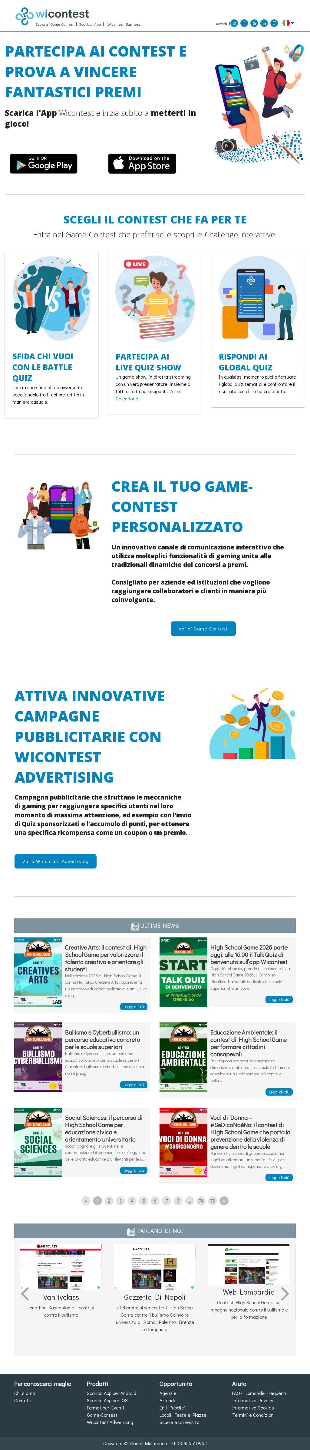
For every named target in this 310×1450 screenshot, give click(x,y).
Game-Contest (102, 1415)
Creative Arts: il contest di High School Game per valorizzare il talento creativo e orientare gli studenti (106, 958)
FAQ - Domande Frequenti (259, 1393)
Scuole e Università (180, 1422)
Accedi (221, 23)
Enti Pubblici (172, 1407)
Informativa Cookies (253, 1407)
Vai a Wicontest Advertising (55, 861)
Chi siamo (24, 1393)
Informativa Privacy (252, 1400)
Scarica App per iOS (107, 1400)
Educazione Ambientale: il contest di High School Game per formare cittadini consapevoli (248, 1043)
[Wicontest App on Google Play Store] (44, 162)
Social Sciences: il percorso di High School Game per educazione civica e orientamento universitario (104, 1128)
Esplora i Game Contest (55, 24)
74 (201, 1200)
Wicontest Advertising (110, 1422)
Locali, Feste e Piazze (183, 1415)
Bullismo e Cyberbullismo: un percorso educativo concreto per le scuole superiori (102, 1039)
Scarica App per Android (111, 1393)
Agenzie (168, 1393)
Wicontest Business (123, 24)
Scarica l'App (90, 24)
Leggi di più (134, 1006)
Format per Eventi (105, 1407)
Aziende (168, 1400)
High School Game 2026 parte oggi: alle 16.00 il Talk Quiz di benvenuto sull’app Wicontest (249, 954)
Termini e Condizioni (253, 1415)
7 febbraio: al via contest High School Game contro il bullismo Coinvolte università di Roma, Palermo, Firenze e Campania (155, 1318)
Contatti (22, 1400)
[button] (288, 23)
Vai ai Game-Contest (203, 628)
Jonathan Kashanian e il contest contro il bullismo (61, 1311)
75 (212, 1200)
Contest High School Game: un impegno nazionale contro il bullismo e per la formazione (248, 1309)
